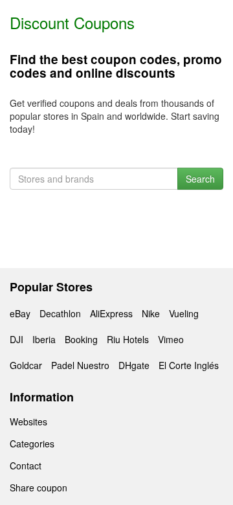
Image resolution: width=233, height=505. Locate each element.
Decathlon (60, 313)
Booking (81, 339)
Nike (151, 313)
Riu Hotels (128, 339)
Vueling (184, 313)
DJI (16, 339)
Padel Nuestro (80, 365)
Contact (25, 465)
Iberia (44, 339)
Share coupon (38, 487)
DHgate (134, 365)
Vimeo (171, 339)
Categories (32, 443)
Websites (28, 421)
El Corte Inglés (189, 365)
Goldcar (26, 365)
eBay (20, 313)
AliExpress (111, 313)
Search (200, 178)
